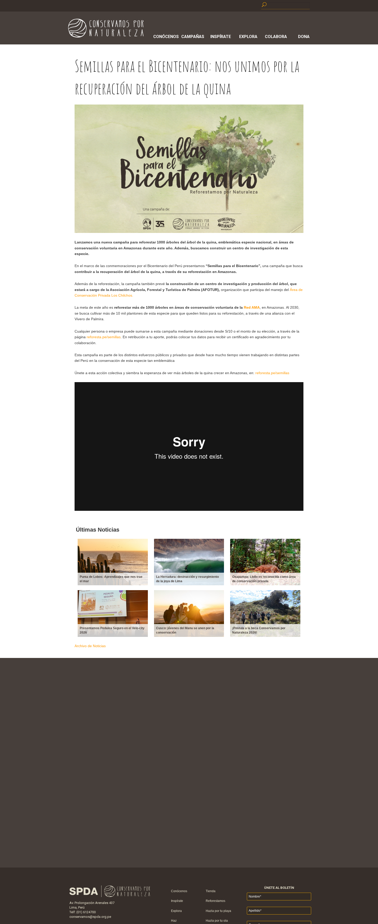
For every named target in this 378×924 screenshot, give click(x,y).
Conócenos (165, 36)
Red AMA (252, 307)
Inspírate (220, 36)
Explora (248, 36)
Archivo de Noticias (90, 646)
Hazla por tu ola (217, 920)
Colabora (276, 36)
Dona (304, 36)
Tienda (210, 891)
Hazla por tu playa (218, 911)
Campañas (192, 36)
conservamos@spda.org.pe (90, 917)
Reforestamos (215, 901)
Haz (174, 920)
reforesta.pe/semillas (104, 337)
